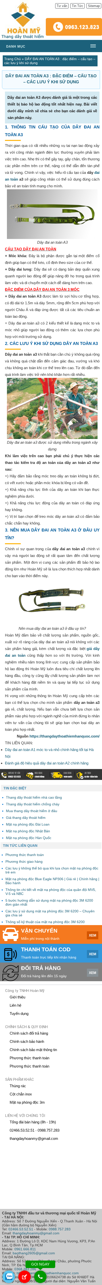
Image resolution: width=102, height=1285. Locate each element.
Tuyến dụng (19, 1013)
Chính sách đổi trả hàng (29, 1033)
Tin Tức (77, 6)
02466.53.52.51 (22, 1130)
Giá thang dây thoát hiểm (26, 818)
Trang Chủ (12, 59)
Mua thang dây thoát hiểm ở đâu (31, 811)
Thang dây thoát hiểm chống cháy (32, 804)
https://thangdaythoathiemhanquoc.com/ (64, 736)
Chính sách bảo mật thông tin (33, 1050)
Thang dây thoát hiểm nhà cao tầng (34, 797)
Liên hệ (15, 1005)
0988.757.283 (48, 1130)
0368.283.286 (25, 1269)
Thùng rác (18, 1086)
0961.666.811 (25, 1249)
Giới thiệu (17, 997)
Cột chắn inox (21, 1094)
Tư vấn (62, 6)
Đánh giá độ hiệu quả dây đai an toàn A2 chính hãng (46, 763)
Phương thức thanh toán (29, 1058)
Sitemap (94, 6)
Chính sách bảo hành (27, 1041)
